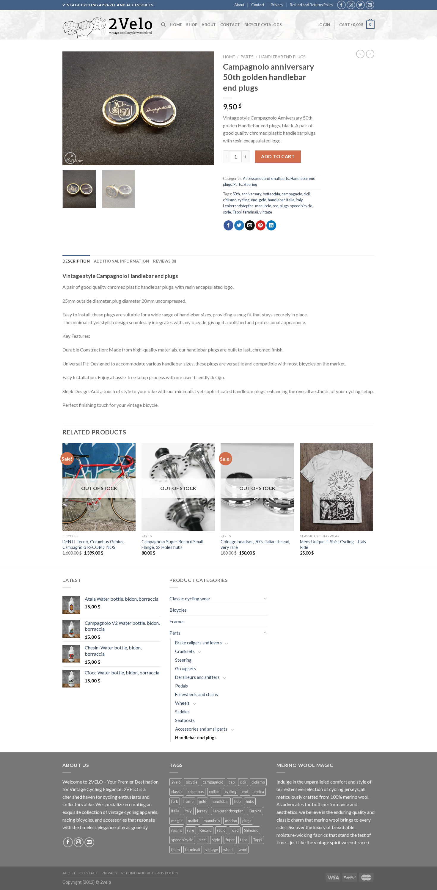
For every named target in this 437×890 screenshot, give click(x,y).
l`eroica (255, 811)
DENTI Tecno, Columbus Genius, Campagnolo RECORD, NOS (93, 544)
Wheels (182, 703)
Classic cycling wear (189, 598)
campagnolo (292, 194)
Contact (257, 4)
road (235, 830)
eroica (259, 791)
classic (176, 791)
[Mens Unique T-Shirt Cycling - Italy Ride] (336, 487)
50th (236, 194)
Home (176, 24)
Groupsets (185, 668)
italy (299, 199)
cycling (243, 199)
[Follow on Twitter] (360, 5)
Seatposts (185, 720)
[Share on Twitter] (239, 225)
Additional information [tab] (121, 261)
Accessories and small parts (266, 178)
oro (275, 205)
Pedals (181, 685)
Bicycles (178, 610)
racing (176, 830)
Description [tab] (76, 261)
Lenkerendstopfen (238, 205)
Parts (247, 56)
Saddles (182, 711)
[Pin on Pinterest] (260, 225)
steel (203, 839)
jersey (202, 811)
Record (205, 830)
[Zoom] (70, 158)
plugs (284, 205)
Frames (177, 621)
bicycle (191, 782)
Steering (250, 184)
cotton (214, 791)
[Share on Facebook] (228, 225)
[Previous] (72, 108)
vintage (266, 212)
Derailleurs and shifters (197, 677)
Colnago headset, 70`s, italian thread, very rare (255, 544)
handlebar (276, 199)
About (239, 4)
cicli (307, 194)
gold (262, 199)
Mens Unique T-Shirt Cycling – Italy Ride (333, 544)
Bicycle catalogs (263, 24)
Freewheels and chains (196, 694)
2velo (175, 782)
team (175, 849)
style (227, 212)
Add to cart (278, 156)
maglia (177, 820)
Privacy (277, 4)
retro (221, 830)
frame (188, 801)
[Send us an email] (370, 5)
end (254, 199)
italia (290, 199)
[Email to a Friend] (250, 225)
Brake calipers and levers (198, 642)
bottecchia (271, 194)
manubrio (263, 205)
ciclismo (229, 199)
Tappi (237, 212)
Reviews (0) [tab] (164, 261)
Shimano (251, 830)
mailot (193, 820)
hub (237, 801)
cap (232, 782)
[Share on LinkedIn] (271, 225)
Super (230, 839)
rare (190, 830)
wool (243, 849)
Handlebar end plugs (282, 56)
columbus (196, 791)
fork (174, 801)
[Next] (203, 108)
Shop (191, 24)
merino (231, 820)
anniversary (251, 194)
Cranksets (185, 651)
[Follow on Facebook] (341, 5)
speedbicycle (301, 205)
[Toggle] (265, 598)
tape (244, 839)
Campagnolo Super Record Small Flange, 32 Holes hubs (172, 544)
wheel (228, 849)
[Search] (163, 24)
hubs (250, 801)
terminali (250, 212)
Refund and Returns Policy (311, 4)
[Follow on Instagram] (351, 5)
